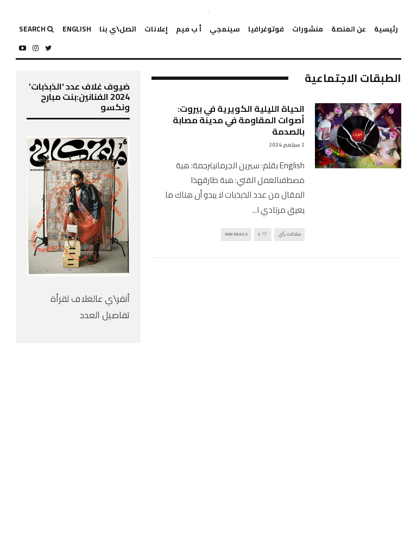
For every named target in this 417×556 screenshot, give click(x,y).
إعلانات (156, 28)
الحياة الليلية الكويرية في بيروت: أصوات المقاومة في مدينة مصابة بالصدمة (239, 120)
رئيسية (386, 28)
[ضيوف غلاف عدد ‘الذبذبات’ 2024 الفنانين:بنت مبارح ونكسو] (78, 273)
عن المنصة (348, 28)
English (76, 28)
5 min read (236, 234)
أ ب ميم (188, 28)
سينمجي (225, 28)
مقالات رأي (289, 234)
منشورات (307, 28)
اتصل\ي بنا (117, 28)
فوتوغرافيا (266, 28)
